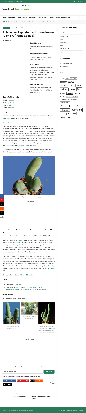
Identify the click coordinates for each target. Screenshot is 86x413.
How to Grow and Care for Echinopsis (21, 275)
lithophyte (62, 96)
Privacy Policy (62, 410)
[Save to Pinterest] (2, 200)
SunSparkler (63, 114)
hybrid (78, 93)
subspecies (64, 110)
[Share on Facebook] (2, 196)
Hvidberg (52, 326)
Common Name (64, 36)
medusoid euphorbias (72, 96)
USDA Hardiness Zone (25, 290)
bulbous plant (63, 82)
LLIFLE (39, 197)
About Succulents (22, 17)
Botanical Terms (64, 66)
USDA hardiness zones (16, 236)
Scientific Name (31, 287)
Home (5, 17)
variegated (72, 114)
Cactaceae (11, 100)
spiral (72, 102)
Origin (34, 290)
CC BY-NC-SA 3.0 (48, 328)
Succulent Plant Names (66, 63)
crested (78, 85)
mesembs (64, 99)
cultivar (63, 89)
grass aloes (70, 93)
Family (17, 290)
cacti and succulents (18, 240)
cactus (71, 82)
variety (63, 117)
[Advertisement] (52, 10)
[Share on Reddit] (2, 208)
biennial (67, 78)
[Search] (82, 18)
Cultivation (32, 17)
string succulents (75, 106)
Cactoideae (13, 103)
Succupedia (11, 17)
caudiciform (64, 85)
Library (51, 17)
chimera (72, 85)
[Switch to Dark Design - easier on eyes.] (80, 17)
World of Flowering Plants (63, 17)
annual (62, 78)
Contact (81, 410)
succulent (76, 109)
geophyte (62, 93)
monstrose (74, 99)
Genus (12, 290)
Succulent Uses (42, 17)
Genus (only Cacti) (64, 42)
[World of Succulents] (16, 9)
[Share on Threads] (2, 213)
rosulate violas (64, 103)
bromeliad (73, 78)
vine (69, 117)
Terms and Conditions (72, 410)
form (79, 89)
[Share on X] (2, 204)
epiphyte (72, 89)
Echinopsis (11, 107)
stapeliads (64, 106)
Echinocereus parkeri (20, 396)
